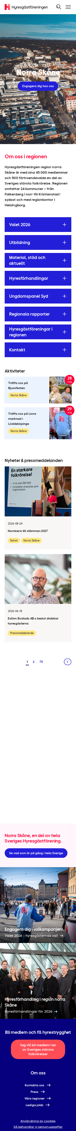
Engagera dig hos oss (38, 86)
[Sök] (59, 7)
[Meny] (68, 7)
